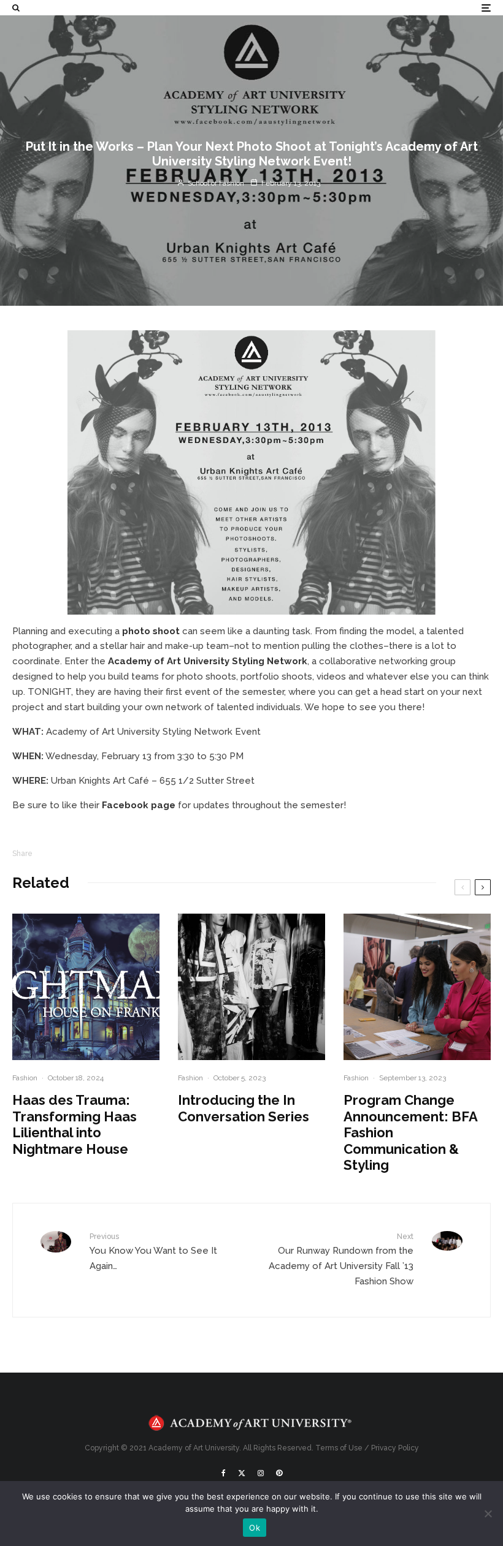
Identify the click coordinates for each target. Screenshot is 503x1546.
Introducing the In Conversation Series (243, 1108)
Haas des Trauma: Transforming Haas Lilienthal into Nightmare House (74, 1124)
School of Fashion (215, 183)
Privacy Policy (395, 1448)
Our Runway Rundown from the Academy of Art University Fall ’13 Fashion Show (341, 1259)
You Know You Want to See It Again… (153, 1251)
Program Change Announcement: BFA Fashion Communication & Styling (410, 1132)
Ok (254, 1528)
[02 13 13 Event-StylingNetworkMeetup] (251, 472)
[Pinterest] (279, 1473)
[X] (242, 1473)
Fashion (24, 1078)
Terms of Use (339, 1448)
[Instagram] (261, 1473)
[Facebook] (223, 1473)
